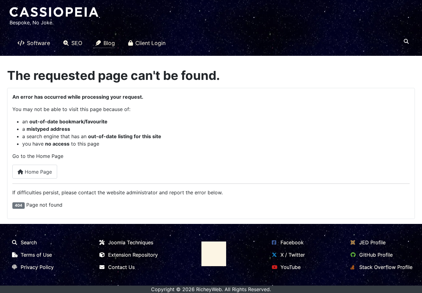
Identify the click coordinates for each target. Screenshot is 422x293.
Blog (109, 43)
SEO (76, 43)
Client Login (150, 43)
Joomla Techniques (130, 242)
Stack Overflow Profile (385, 267)
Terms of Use (36, 255)
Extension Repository (133, 255)
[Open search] (406, 41)
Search (29, 242)
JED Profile (372, 242)
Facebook (292, 242)
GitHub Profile (376, 255)
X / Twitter (293, 255)
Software (38, 43)
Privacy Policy (37, 267)
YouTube (291, 267)
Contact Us (121, 267)
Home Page (37, 172)
